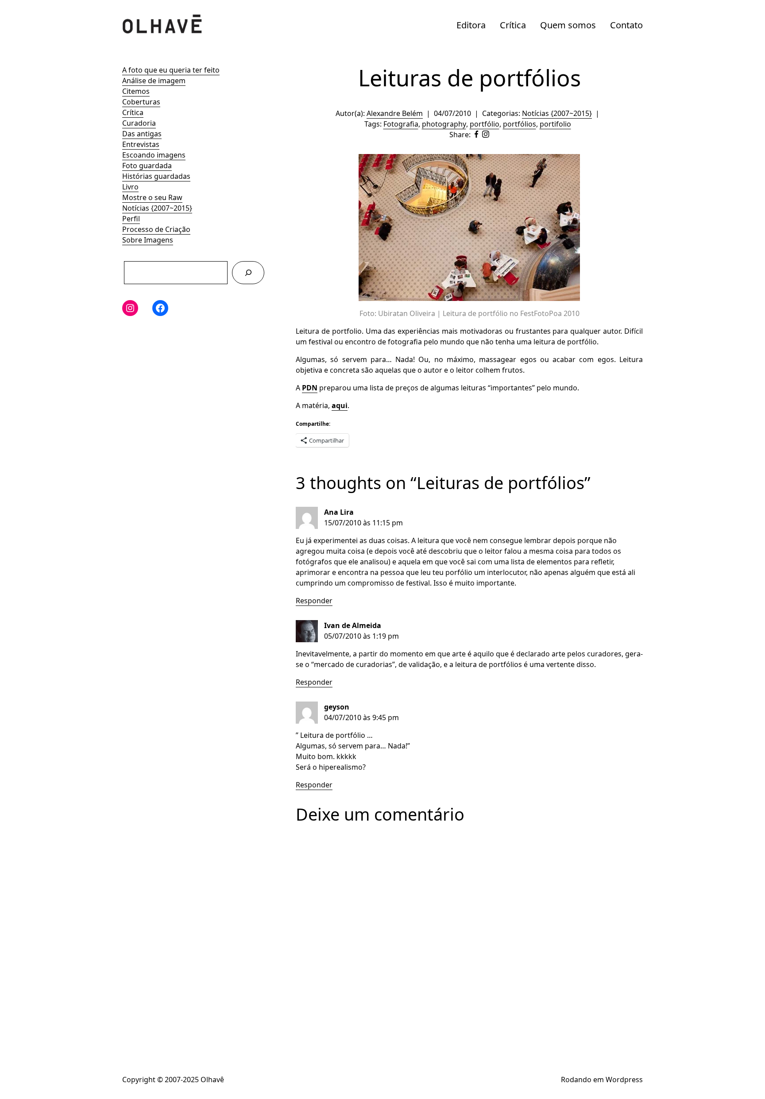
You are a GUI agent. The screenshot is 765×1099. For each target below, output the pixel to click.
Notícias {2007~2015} (157, 208)
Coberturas (141, 102)
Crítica (513, 25)
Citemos (136, 91)
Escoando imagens (153, 155)
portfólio (484, 124)
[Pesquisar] (248, 272)
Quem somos (568, 25)
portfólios (519, 124)
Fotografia (400, 124)
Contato (626, 25)
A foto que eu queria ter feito (171, 70)
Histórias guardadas (156, 176)
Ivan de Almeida (352, 625)
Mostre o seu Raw (152, 197)
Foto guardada (147, 165)
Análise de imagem (153, 80)
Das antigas (142, 134)
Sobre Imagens (147, 240)
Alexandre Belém (395, 113)
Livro (130, 187)
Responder (314, 600)
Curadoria (139, 123)
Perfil (131, 219)
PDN (309, 388)
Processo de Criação (156, 229)
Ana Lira (339, 512)
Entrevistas (140, 144)
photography (444, 124)
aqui (340, 405)
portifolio (555, 124)
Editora (471, 25)
